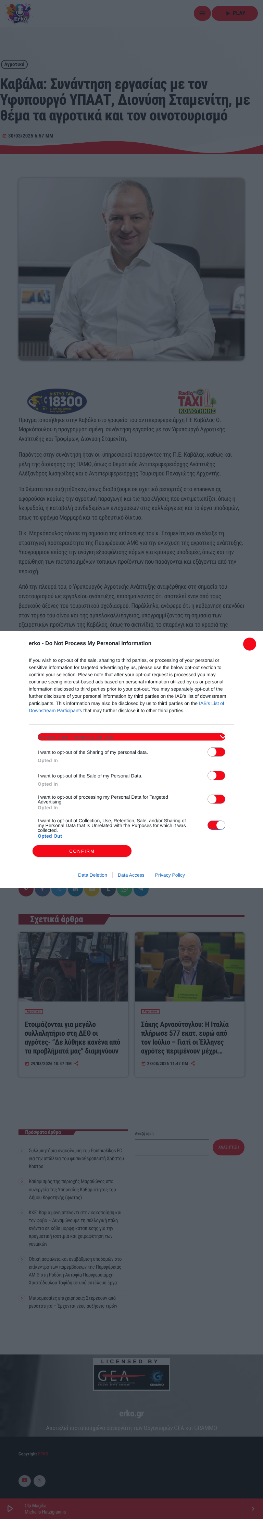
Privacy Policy (170, 875)
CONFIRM (82, 851)
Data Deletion (92, 875)
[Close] (249, 644)
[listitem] (131, 737)
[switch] (216, 752)
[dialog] (131, 759)
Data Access (131, 875)
